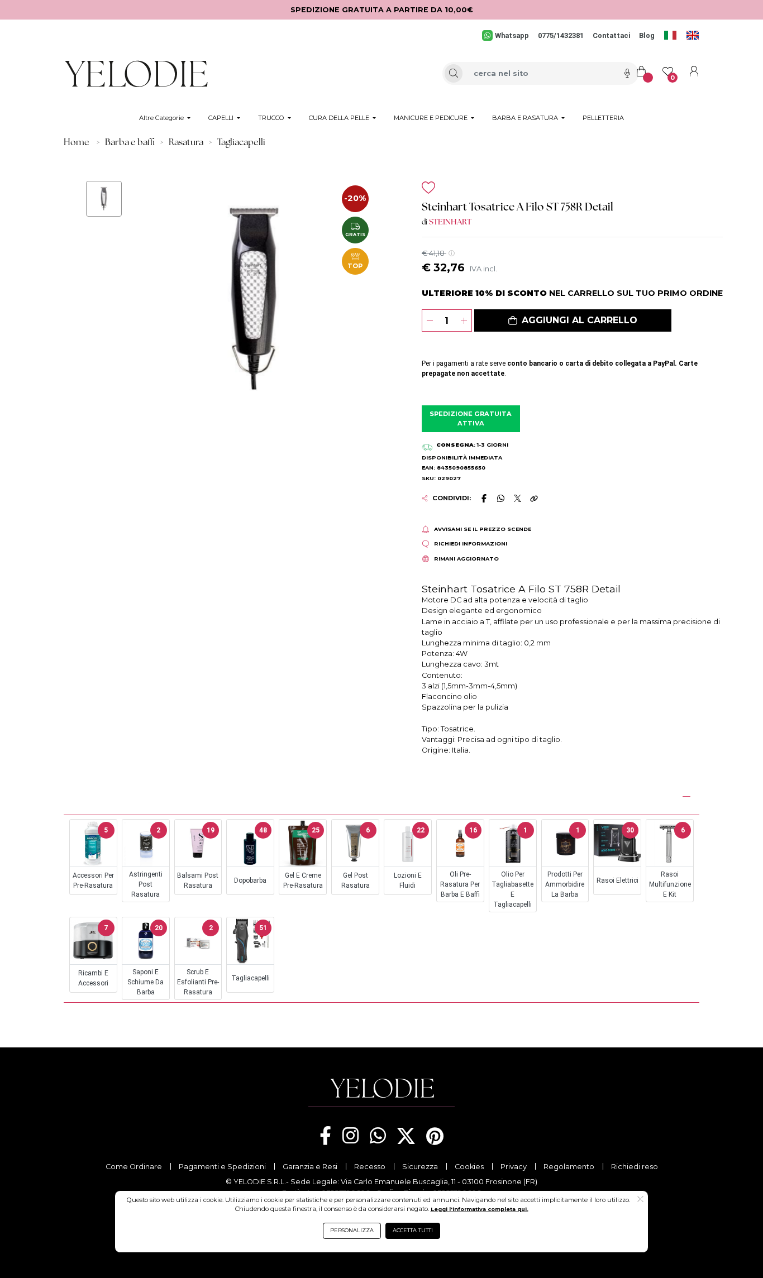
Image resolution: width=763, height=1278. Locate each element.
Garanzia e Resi (310, 1166)
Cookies (469, 1166)
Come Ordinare (134, 1166)
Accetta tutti (413, 1230)
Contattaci (611, 35)
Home (76, 142)
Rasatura (186, 142)
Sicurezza (420, 1166)
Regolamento (568, 1166)
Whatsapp (512, 35)
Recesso (369, 1166)
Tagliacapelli (241, 142)
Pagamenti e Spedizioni (222, 1166)
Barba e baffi (130, 142)
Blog (647, 35)
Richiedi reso (634, 1166)
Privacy (513, 1166)
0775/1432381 (561, 35)
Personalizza (352, 1230)
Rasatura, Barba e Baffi (121, 795)
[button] (572, 320)
